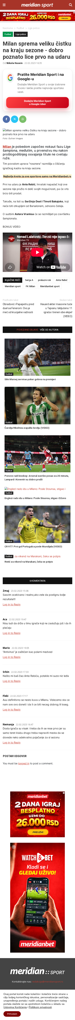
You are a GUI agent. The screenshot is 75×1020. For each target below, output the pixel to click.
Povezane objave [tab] (27, 329)
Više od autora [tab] (49, 329)
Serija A (29, 280)
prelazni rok (44, 280)
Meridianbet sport (50, 286)
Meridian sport (13, 286)
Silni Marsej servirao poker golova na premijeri (30, 379)
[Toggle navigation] (4, 5)
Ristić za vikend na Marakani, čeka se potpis (29, 561)
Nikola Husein (15, 63)
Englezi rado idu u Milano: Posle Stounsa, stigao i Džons (35, 498)
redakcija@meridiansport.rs (47, 981)
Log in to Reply (12, 604)
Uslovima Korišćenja (15, 1007)
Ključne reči (12, 280)
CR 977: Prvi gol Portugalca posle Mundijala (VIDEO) (33, 546)
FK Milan (30, 286)
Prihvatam (12, 1014)
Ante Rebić (61, 280)
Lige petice (21, 34)
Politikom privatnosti (40, 1007)
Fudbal (8, 34)
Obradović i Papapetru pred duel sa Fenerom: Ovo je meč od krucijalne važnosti (18, 308)
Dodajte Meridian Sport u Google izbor (37, 102)
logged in (23, 763)
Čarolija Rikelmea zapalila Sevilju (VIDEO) (27, 427)
